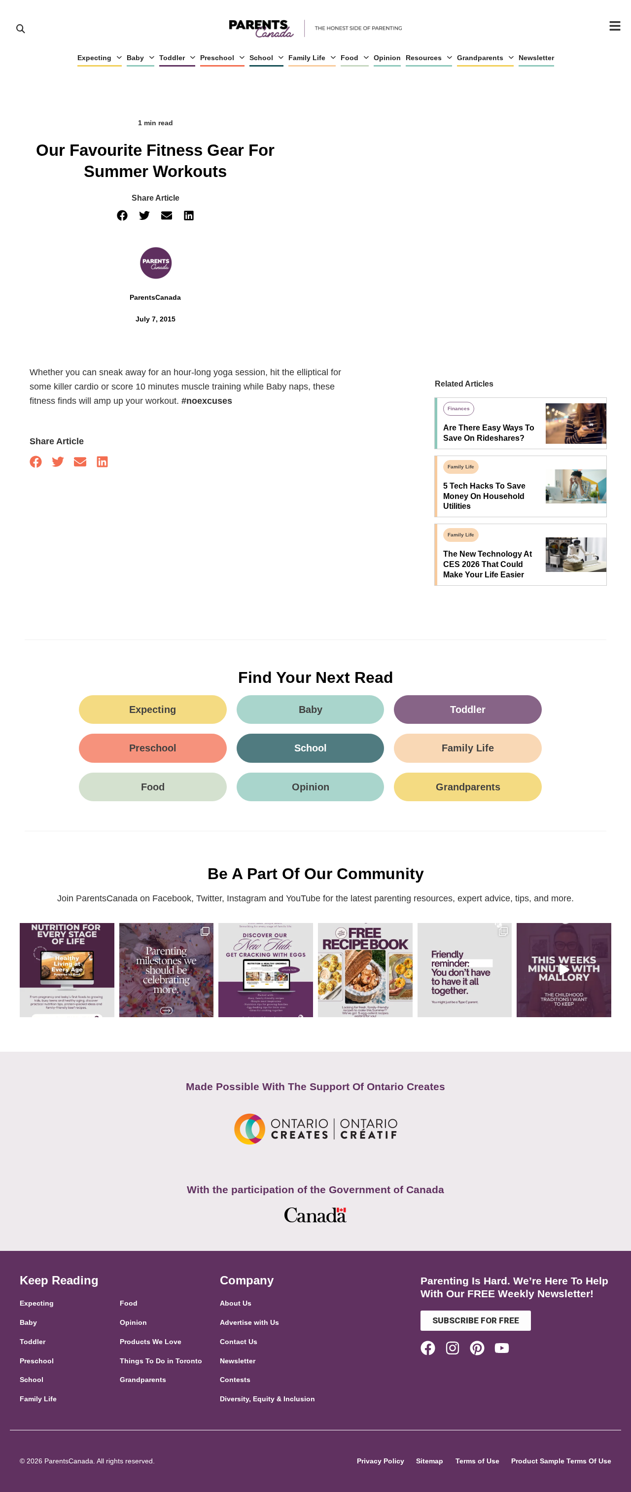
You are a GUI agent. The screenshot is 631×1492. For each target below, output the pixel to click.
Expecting (94, 58)
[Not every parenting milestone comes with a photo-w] (166, 970)
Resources (424, 58)
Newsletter (536, 58)
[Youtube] (501, 1348)
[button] (122, 216)
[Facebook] (428, 1348)
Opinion (387, 58)
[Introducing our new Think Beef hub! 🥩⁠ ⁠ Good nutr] (67, 970)
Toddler (172, 58)
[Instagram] (452, 1348)
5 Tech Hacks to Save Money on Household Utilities (484, 496)
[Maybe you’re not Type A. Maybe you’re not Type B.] (465, 970)
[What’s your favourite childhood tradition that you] (564, 970)
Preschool (217, 58)
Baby (135, 58)
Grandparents (480, 58)
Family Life (306, 58)
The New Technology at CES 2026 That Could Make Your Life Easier (487, 564)
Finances (459, 408)
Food (349, 58)
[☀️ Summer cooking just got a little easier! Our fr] (365, 970)
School (261, 58)
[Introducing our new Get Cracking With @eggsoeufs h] (265, 970)
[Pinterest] (477, 1348)
